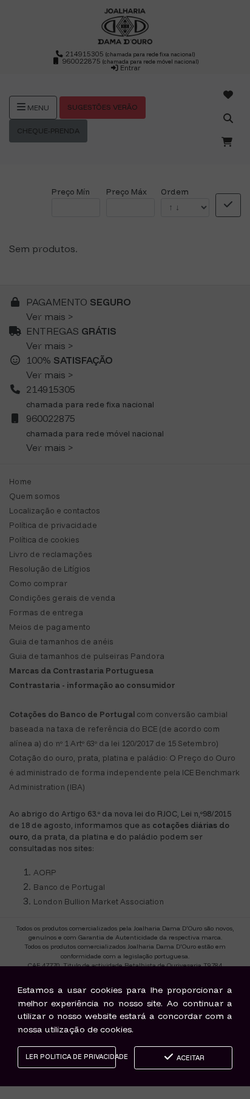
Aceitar (189, 1058)
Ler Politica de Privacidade (70, 1056)
